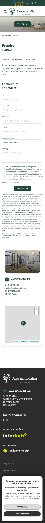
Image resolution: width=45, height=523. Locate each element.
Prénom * (5, 106)
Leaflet (16, 341)
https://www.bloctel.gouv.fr (27, 225)
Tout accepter (22, 514)
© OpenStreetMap (33, 341)
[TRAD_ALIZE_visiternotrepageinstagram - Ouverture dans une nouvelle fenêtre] (7, 420)
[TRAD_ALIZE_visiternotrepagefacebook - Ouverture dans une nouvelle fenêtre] (3, 420)
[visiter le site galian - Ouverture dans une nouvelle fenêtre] (19, 451)
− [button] (36, 312)
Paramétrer (22, 507)
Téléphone (6, 116)
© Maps (23, 341)
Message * (6, 149)
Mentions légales (9, 470)
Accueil (5, 35)
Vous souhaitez (8, 138)
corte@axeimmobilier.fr (15, 288)
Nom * (4, 95)
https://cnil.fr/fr (36, 214)
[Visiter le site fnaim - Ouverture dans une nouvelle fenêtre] (5, 451)
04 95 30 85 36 (12, 285)
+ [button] (36, 309)
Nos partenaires (9, 464)
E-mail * (5, 127)
